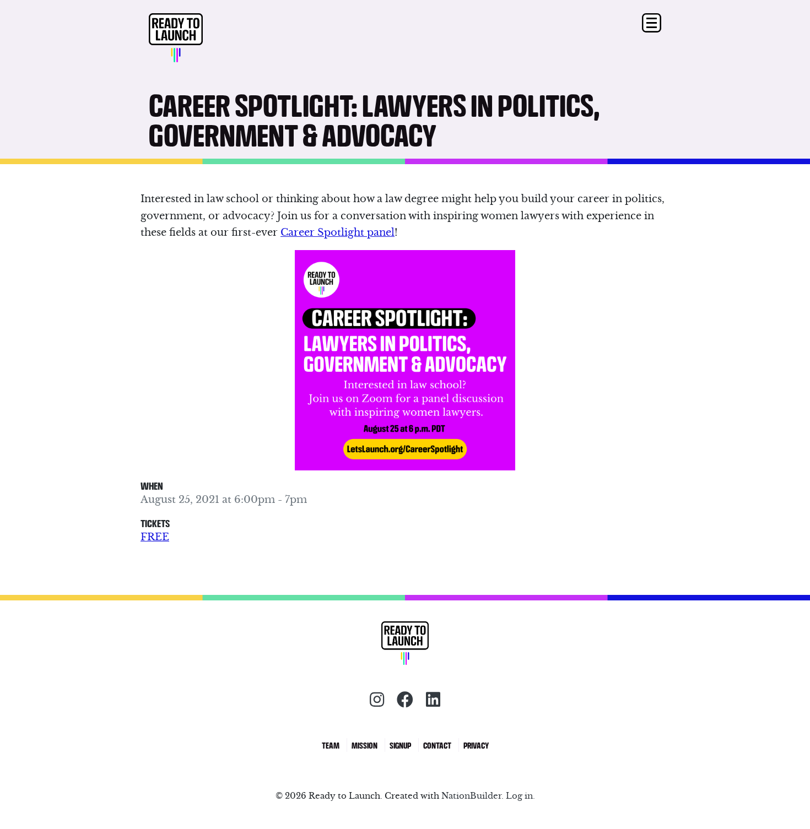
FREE (155, 536)
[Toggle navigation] (651, 22)
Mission (364, 744)
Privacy (476, 744)
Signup (400, 744)
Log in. (520, 796)
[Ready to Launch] (213, 38)
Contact (437, 744)
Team (330, 744)
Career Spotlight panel (337, 232)
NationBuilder (471, 796)
